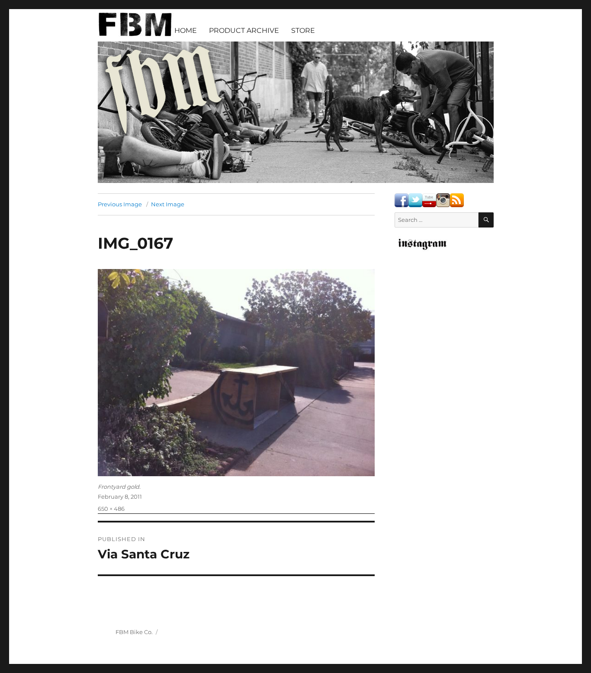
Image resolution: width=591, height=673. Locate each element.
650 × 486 (111, 508)
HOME (185, 30)
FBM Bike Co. (134, 631)
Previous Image (120, 204)
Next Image (167, 204)
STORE (303, 30)
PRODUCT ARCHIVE (244, 30)
